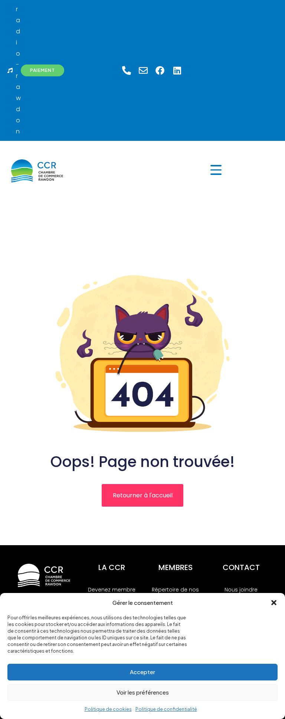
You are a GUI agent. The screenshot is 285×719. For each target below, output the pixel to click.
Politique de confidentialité (166, 709)
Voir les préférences (143, 692)
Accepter (142, 671)
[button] (274, 602)
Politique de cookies (108, 709)
